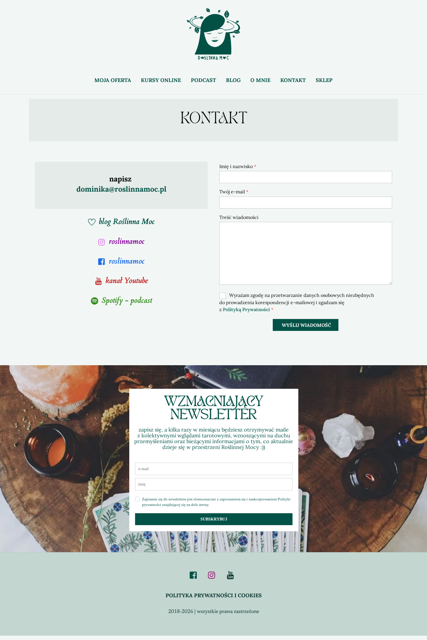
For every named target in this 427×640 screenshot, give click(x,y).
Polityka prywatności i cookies (214, 595)
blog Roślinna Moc (127, 221)
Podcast (203, 80)
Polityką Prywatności (246, 309)
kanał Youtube (126, 280)
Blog (233, 80)
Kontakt (293, 80)
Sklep (324, 80)
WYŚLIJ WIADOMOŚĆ (306, 325)
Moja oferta (112, 80)
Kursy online (161, 80)
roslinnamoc (126, 241)
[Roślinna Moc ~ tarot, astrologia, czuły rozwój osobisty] (213, 56)
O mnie (260, 80)
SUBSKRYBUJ (213, 519)
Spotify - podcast (127, 300)
